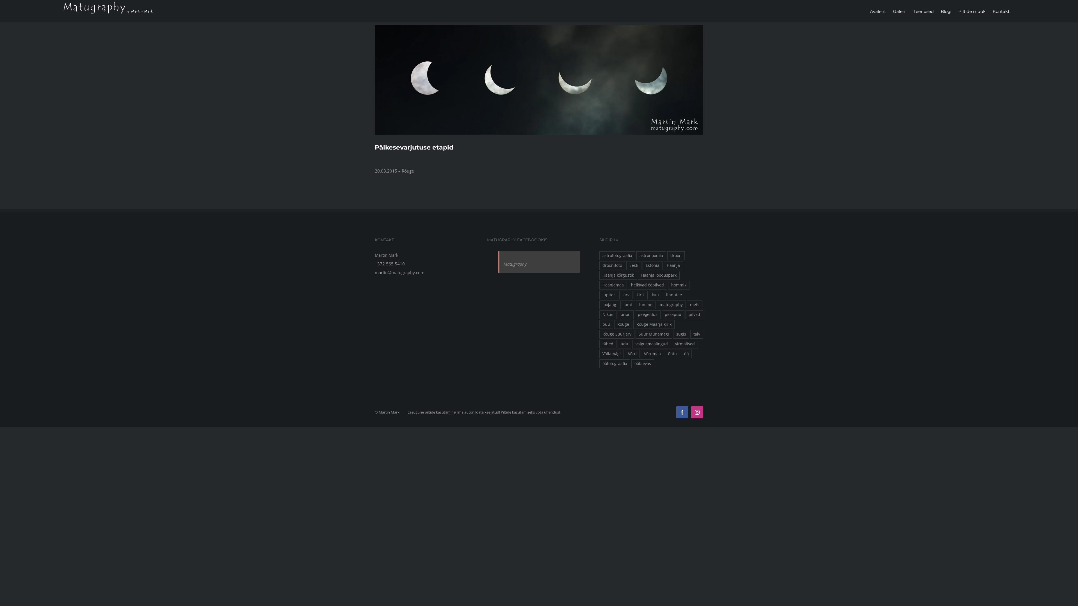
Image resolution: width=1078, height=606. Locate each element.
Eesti (633, 265)
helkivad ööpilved (647, 285)
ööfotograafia (614, 363)
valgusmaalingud (652, 343)
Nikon (607, 314)
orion (626, 314)
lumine (645, 304)
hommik (678, 285)
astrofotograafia (617, 255)
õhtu (672, 353)
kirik (641, 294)
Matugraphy (515, 264)
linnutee (674, 294)
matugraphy (671, 304)
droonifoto (612, 265)
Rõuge (623, 324)
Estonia (652, 265)
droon (676, 255)
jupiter (608, 294)
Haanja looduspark (659, 275)
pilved (694, 314)
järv (625, 294)
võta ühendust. (548, 412)
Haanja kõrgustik (618, 275)
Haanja (673, 265)
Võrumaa (652, 353)
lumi (627, 304)
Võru (632, 353)
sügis (681, 334)
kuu (655, 294)
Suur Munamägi (654, 334)
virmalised (685, 343)
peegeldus (647, 314)
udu (624, 343)
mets (694, 304)
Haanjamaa (613, 285)
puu (606, 324)
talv (696, 334)
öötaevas (642, 363)
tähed (607, 343)
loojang (609, 304)
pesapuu (673, 314)
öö (686, 353)
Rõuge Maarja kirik (654, 324)
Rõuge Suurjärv (616, 334)
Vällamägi (611, 353)
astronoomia (651, 255)
